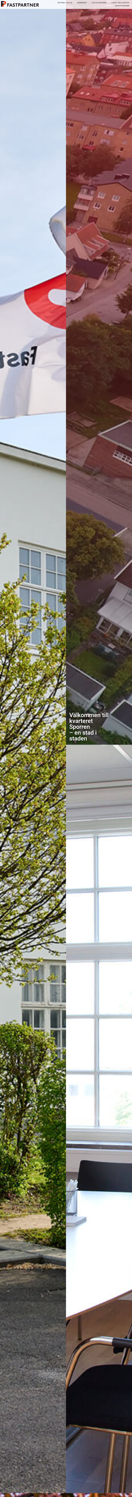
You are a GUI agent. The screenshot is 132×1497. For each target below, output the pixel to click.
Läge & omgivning (99, 3)
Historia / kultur (65, 3)
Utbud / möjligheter (120, 3)
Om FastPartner (122, 6)
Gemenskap (82, 3)
